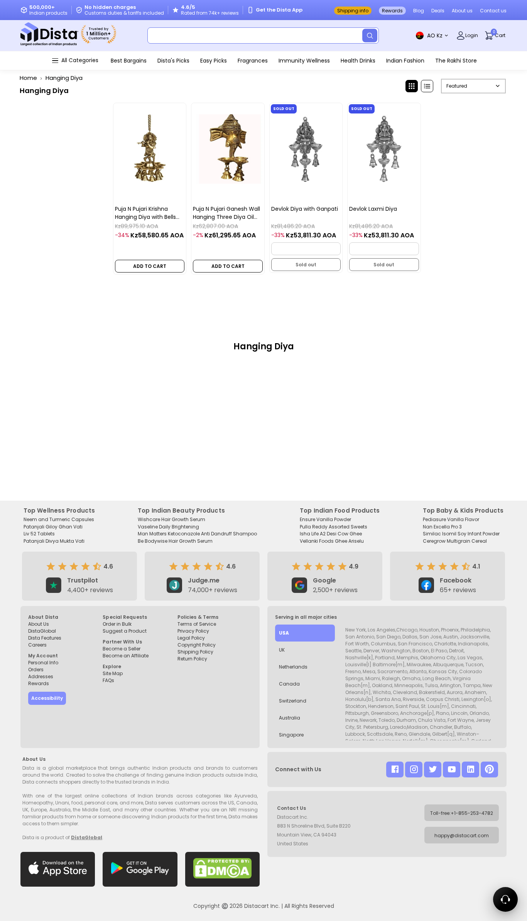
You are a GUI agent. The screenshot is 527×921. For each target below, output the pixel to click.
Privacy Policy (193, 631)
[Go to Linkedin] (470, 769)
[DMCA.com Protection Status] (222, 869)
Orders (36, 669)
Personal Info (43, 662)
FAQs (108, 680)
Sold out (306, 264)
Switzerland (292, 701)
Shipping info (352, 10)
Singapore (291, 734)
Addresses (40, 676)
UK (282, 650)
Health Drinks (358, 60)
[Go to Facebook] (395, 769)
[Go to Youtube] (451, 769)
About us (462, 10)
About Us (38, 624)
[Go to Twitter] (432, 769)
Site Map (113, 673)
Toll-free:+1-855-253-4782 (461, 813)
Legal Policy (191, 638)
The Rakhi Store (456, 60)
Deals (437, 10)
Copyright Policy (196, 645)
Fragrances (253, 60)
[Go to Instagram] (413, 769)
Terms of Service (196, 624)
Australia (289, 717)
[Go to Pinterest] (489, 769)
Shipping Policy (195, 651)
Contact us (493, 10)
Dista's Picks (173, 60)
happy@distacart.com (461, 835)
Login (471, 35)
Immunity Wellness (304, 60)
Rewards (392, 10)
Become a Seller (121, 648)
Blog (418, 10)
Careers (37, 645)
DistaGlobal (42, 631)
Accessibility (47, 698)
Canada (289, 684)
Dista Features (44, 638)
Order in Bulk (117, 624)
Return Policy (192, 658)
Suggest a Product (125, 631)
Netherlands (293, 667)
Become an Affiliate (126, 655)
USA (284, 633)
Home (28, 78)
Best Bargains (129, 60)
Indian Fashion (405, 60)
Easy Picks (213, 60)
